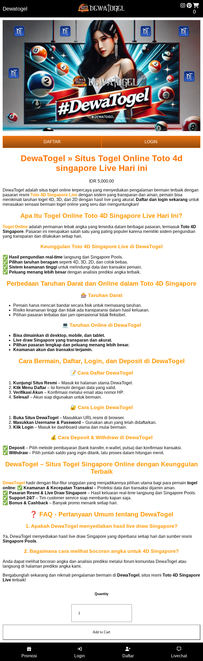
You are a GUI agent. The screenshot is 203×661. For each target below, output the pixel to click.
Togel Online (15, 226)
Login (79, 656)
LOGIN (151, 142)
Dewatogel (15, 9)
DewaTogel (14, 483)
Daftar (128, 656)
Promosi (29, 656)
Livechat (179, 656)
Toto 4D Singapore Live (53, 195)
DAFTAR (52, 142)
